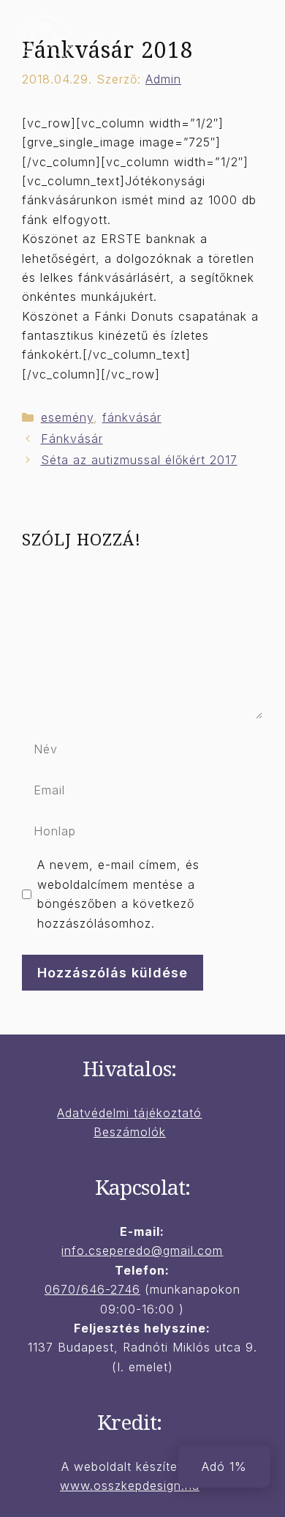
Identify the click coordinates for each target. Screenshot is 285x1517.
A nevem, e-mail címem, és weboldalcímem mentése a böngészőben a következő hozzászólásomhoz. (118, 893)
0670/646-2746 (92, 1289)
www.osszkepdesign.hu (130, 1485)
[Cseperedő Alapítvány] (47, 38)
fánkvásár (132, 417)
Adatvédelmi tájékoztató (129, 1113)
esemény (67, 417)
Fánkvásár (72, 438)
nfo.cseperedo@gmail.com (143, 1250)
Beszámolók (130, 1132)
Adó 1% (224, 1466)
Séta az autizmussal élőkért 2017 (139, 459)
